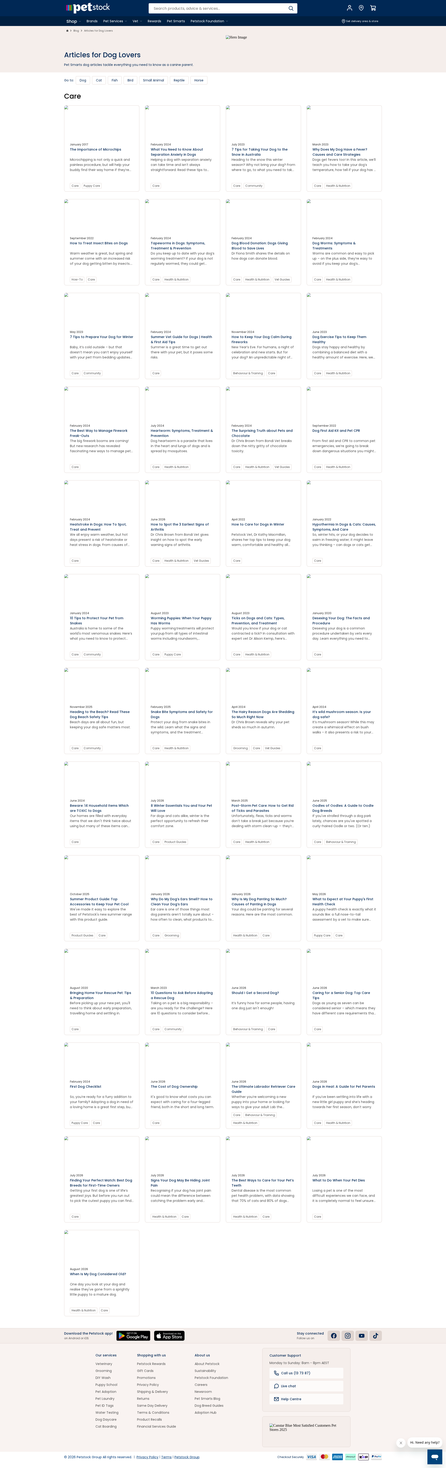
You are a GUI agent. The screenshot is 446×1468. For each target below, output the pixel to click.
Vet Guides (282, 279)
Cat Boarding (106, 1426)
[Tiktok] (375, 1336)
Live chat (288, 1386)
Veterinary (103, 1364)
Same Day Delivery (152, 1405)
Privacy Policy (148, 1384)
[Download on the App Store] (169, 1336)
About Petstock (207, 1364)
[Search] (291, 8)
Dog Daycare (106, 1419)
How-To (77, 279)
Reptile (179, 80)
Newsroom (203, 1391)
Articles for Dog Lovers (98, 30)
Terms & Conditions (153, 1412)
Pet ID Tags (104, 1405)
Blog (76, 30)
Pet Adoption (105, 1391)
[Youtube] (361, 1336)
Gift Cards (145, 1370)
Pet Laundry (105, 1398)
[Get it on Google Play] (133, 1336)
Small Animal (153, 80)
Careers (201, 1384)
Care (75, 186)
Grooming (240, 748)
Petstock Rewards (151, 1364)
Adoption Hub (205, 1412)
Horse (198, 80)
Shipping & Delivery (152, 1391)
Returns (143, 1398)
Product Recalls (149, 1419)
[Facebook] (334, 1336)
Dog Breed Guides (209, 1405)
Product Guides (175, 842)
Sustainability (205, 1370)
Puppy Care (92, 186)
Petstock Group (187, 1457)
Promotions (146, 1377)
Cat (99, 80)
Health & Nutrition (338, 186)
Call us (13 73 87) (295, 1373)
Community (253, 186)
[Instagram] (347, 1336)
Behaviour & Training (248, 373)
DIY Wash (103, 1377)
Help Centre (291, 1399)
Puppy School (106, 1384)
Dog (83, 80)
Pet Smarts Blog (207, 1398)
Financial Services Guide (156, 1426)
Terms (166, 1457)
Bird (130, 80)
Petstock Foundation (211, 1377)
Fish (115, 80)
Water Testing (106, 1412)
